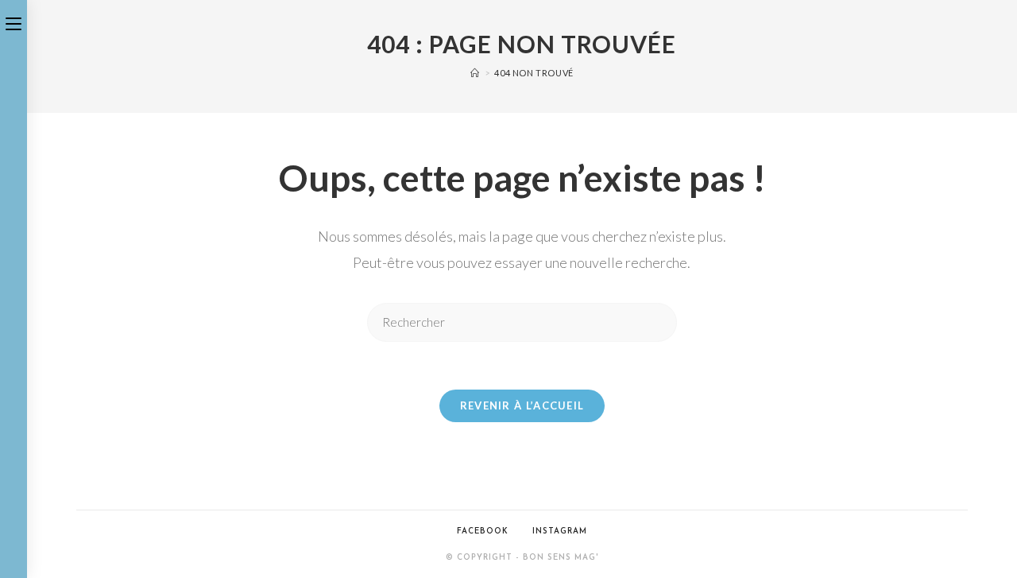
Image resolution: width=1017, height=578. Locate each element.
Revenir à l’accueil (522, 405)
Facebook (482, 531)
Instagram (559, 531)
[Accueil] (475, 73)
